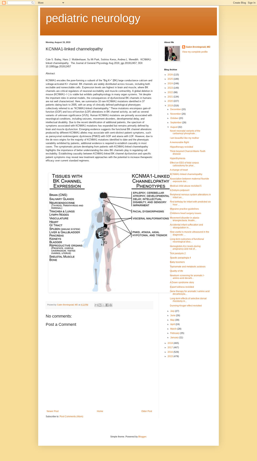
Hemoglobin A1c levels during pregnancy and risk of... (185, 247)
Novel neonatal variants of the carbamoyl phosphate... (185, 132)
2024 (170, 83)
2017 (170, 347)
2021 (170, 96)
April (173, 324)
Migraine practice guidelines (184, 209)
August (174, 127)
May (172, 320)
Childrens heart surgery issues (185, 213)
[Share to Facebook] (107, 305)
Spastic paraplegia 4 (180, 257)
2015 (170, 356)
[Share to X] (103, 305)
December (176, 109)
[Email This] (96, 305)
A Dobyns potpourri (179, 190)
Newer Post (53, 411)
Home (100, 411)
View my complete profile (195, 52)
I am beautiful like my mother (184, 138)
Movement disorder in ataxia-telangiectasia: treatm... (185, 219)
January (174, 337)
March (173, 329)
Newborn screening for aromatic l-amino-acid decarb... (187, 276)
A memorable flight (179, 142)
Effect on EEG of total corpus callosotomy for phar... (184, 164)
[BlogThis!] (100, 305)
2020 (170, 101)
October (174, 118)
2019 (170, 105)
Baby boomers (177, 262)
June (173, 315)
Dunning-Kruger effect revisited (186, 305)
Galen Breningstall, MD (198, 47)
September (176, 122)
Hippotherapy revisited (181, 147)
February (175, 333)
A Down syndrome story (182, 282)
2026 (170, 74)
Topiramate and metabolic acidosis (187, 266)
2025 (170, 79)
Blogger (142, 436)
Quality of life (176, 271)
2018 (170, 343)
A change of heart (179, 170)
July (172, 311)
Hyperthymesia (177, 158)
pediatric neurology (93, 18)
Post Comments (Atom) (71, 416)
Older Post (146, 411)
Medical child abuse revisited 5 (185, 186)
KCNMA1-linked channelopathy (186, 174)
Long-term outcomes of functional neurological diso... (187, 240)
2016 (170, 352)
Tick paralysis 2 (178, 253)
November (176, 114)
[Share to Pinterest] (111, 305)
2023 (170, 88)
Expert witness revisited (182, 287)
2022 (170, 92)
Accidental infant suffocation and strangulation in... (186, 226)
